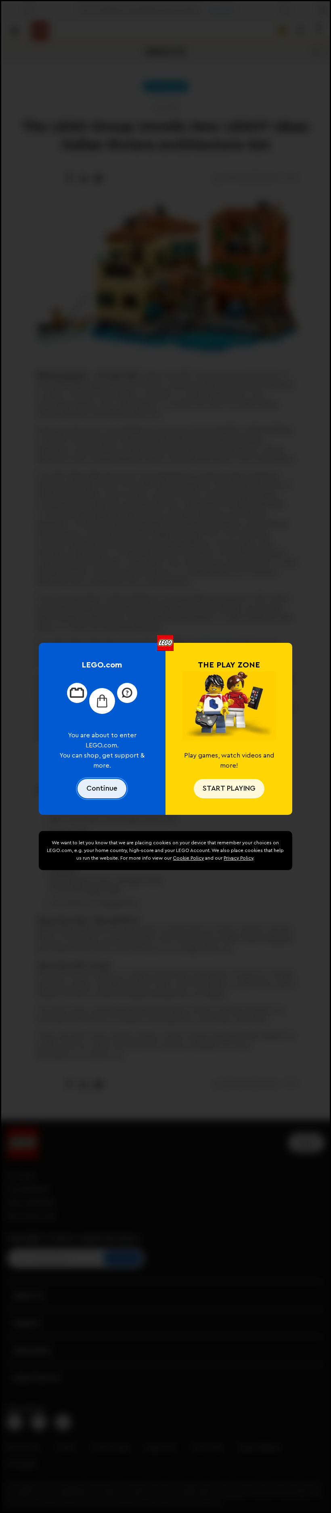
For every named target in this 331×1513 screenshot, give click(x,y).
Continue (101, 788)
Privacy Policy (238, 858)
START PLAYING (229, 788)
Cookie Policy (188, 858)
